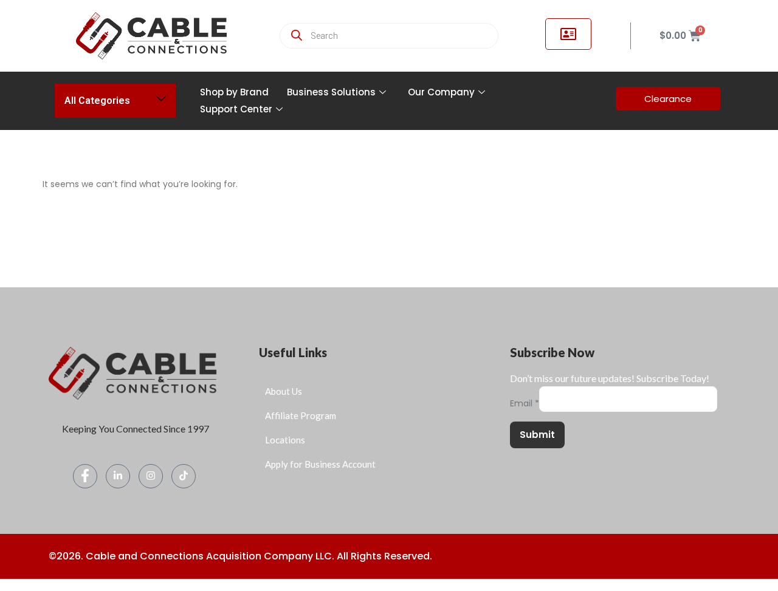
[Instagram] (151, 476)
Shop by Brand (234, 92)
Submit (537, 434)
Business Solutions (331, 92)
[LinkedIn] (118, 476)
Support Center (236, 109)
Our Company (441, 92)
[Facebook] (85, 476)
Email (524, 403)
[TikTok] (183, 476)
